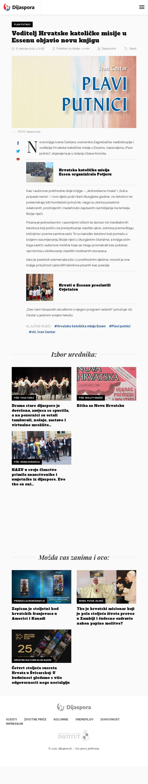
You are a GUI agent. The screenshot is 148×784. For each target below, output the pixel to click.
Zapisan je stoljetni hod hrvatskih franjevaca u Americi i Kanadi (35, 613)
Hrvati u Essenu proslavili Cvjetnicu (85, 287)
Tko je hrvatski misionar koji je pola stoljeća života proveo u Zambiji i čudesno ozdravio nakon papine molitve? (105, 616)
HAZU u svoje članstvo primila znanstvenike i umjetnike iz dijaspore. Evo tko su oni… (38, 477)
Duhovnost (110, 719)
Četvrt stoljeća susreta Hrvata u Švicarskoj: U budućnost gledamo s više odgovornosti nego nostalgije (41, 675)
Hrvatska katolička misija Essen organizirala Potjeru (85, 172)
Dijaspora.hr (109, 48)
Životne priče (35, 719)
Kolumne (61, 719)
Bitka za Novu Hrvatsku (100, 405)
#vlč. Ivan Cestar (42, 332)
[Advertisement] (74, 519)
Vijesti (132, 48)
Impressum (14, 724)
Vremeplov (84, 719)
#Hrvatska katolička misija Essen (80, 326)
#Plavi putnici (119, 326)
